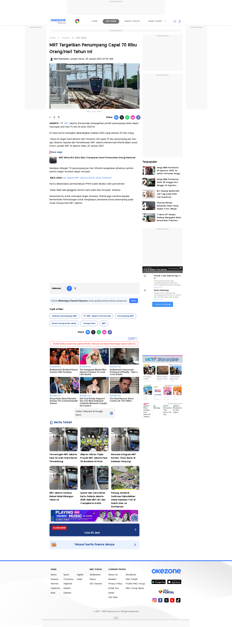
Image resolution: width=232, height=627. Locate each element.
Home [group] (94, 21)
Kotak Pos (113, 588)
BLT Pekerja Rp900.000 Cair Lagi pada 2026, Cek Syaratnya (168, 194)
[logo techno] (58, 21)
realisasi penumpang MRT (64, 316)
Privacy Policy (115, 584)
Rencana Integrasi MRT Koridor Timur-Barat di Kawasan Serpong (123, 458)
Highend (68, 584)
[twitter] (166, 600)
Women (55, 584)
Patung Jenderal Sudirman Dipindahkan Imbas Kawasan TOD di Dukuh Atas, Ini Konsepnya (123, 500)
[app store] (174, 581)
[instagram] (154, 600)
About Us (113, 575)
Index (79, 579)
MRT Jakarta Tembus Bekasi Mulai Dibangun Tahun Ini (61, 496)
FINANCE (66, 38)
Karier (111, 593)
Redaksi (112, 579)
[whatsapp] (127, 117)
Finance (54, 579)
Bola (53, 593)
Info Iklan (113, 597)
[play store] (158, 581)
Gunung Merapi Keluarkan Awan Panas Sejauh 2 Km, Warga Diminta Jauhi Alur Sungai (168, 206)
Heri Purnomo (61, 59)
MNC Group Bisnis (135, 588)
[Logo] (77, 21)
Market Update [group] (132, 21)
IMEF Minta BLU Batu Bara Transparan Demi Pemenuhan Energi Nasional (97, 158)
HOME (52, 38)
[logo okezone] (166, 571)
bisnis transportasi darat (64, 323)
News (54, 575)
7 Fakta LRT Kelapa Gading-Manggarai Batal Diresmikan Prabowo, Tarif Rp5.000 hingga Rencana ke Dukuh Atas (169, 218)
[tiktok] (178, 600)
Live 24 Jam (92, 532)
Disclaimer (131, 575)
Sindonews (95, 575)
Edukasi (67, 593)
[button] (166, 21)
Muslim (67, 588)
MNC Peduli (131, 579)
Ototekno (69, 579)
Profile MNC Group (135, 584)
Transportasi (89, 323)
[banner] (94, 521)
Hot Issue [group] (111, 21)
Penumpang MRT (125, 316)
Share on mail (133, 117)
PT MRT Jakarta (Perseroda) (97, 316)
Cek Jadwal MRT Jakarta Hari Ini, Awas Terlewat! (87, 178)
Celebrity (55, 588)
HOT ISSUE (81, 38)
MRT (66, 123)
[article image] (148, 170)
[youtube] (172, 600)
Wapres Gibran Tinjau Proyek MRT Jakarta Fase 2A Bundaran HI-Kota (93, 458)
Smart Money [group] (155, 21)
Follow (133, 301)
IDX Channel (96, 584)
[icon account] (51, 59)
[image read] (53, 159)
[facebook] (160, 600)
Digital (80, 575)
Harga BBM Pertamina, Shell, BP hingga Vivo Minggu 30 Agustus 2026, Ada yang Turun (168, 182)
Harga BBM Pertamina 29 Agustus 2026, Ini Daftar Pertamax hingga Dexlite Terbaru (169, 171)
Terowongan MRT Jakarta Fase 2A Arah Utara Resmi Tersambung (63, 458)
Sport (66, 575)
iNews (93, 579)
